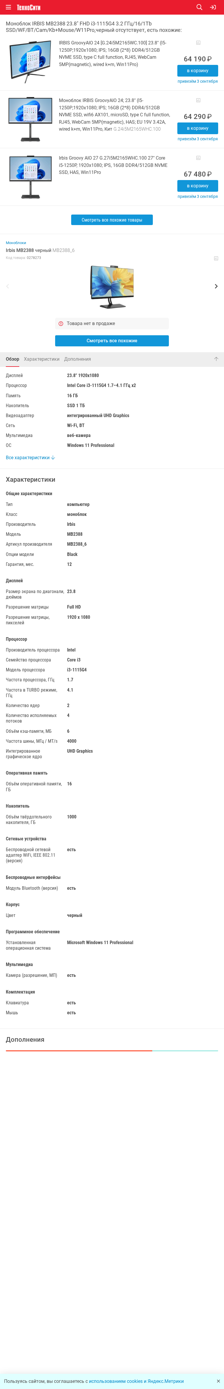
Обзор (12, 359)
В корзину (198, 70)
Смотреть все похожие (112, 340)
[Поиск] (203, 7)
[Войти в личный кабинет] (213, 7)
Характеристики (42, 359)
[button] (112, 287)
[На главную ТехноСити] (28, 7)
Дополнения (77, 359)
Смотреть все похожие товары (112, 220)
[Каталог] (8, 7)
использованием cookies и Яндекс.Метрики (136, 1381)
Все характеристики (28, 457)
